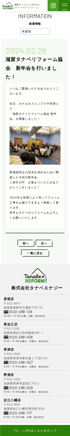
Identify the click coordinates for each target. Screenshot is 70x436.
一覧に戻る (35, 253)
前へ (26, 243)
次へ (44, 243)
